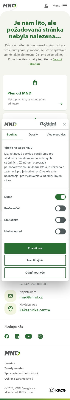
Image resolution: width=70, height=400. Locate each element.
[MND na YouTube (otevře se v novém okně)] (28, 336)
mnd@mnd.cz (31, 297)
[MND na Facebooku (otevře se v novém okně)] (6, 336)
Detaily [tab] (33, 134)
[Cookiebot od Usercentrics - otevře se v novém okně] (41, 124)
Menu (56, 5)
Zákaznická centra (34, 310)
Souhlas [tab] (12, 134)
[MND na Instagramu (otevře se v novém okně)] (40, 336)
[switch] (60, 208)
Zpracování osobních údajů (21, 373)
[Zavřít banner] (64, 124)
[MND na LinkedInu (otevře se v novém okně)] (17, 336)
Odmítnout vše (35, 272)
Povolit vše (35, 248)
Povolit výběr (35, 260)
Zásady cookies (14, 368)
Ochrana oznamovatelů (18, 378)
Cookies (9, 363)
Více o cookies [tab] (56, 134)
